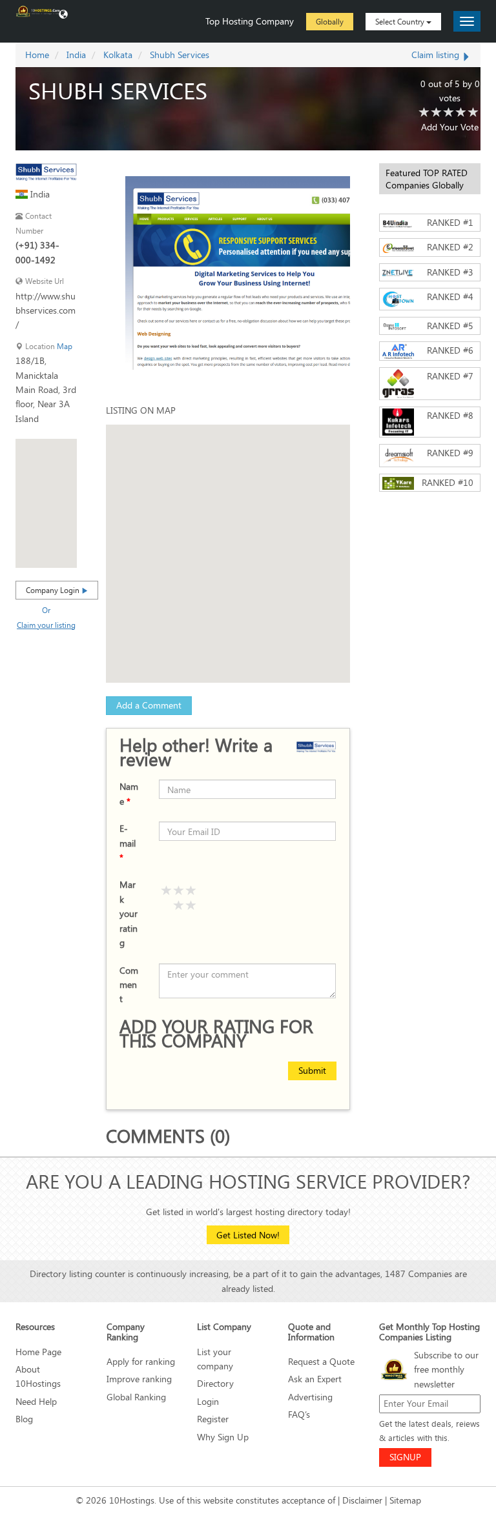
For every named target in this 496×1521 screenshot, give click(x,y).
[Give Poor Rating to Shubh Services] (424, 113)
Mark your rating (128, 913)
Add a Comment (148, 705)
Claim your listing (46, 624)
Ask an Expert (315, 1379)
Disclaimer (362, 1500)
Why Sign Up (223, 1437)
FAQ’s (299, 1414)
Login (208, 1401)
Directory (215, 1383)
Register (213, 1419)
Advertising (310, 1397)
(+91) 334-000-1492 (37, 252)
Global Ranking (136, 1397)
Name (128, 793)
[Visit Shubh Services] (46, 171)
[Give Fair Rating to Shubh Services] (436, 113)
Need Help (36, 1401)
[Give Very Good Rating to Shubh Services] (461, 113)
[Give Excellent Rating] (191, 891)
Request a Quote (321, 1361)
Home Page (38, 1351)
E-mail (127, 842)
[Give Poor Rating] (179, 906)
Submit (312, 1070)
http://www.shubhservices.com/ (46, 310)
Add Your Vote (450, 127)
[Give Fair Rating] (191, 906)
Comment (128, 984)
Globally (330, 21)
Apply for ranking (141, 1361)
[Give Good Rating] (166, 891)
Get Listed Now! (248, 1235)
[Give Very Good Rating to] (179, 891)
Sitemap (405, 1500)
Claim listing (436, 54)
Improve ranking (139, 1379)
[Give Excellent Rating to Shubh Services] (473, 113)
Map (64, 346)
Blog (24, 1419)
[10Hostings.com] (38, 10)
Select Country (400, 21)
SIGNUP (405, 1457)
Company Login (53, 590)
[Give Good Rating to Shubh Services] (449, 113)
